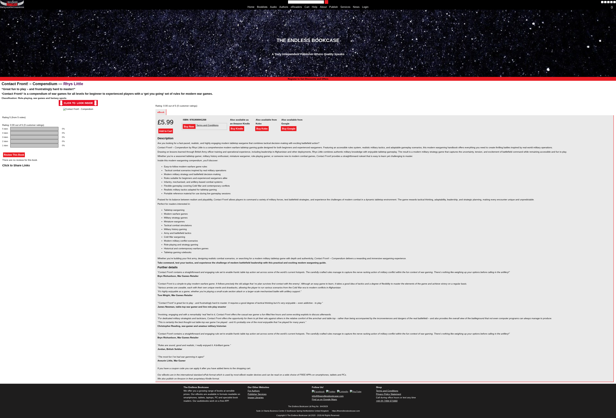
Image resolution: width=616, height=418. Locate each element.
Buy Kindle (237, 128)
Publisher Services (257, 394)
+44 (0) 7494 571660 (387, 401)
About (323, 7)
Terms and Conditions (207, 125)
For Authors (254, 390)
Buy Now (189, 126)
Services (345, 7)
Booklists (262, 7)
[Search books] (326, 2)
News (356, 7)
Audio (273, 7)
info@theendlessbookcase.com (328, 396)
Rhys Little (73, 84)
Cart (306, 7)
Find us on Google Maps (324, 399)
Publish (333, 7)
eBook (160, 112)
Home (251, 7)
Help (314, 7)
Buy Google (288, 128)
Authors (283, 7)
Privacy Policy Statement (388, 394)
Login (365, 7)
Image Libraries (256, 397)
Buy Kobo (262, 128)
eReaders (296, 7)
